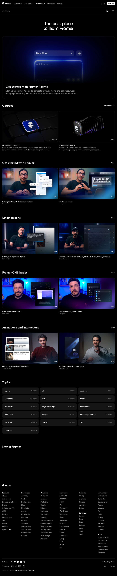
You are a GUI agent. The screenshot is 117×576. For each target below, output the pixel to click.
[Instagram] (18, 562)
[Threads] (24, 562)
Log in (103, 4)
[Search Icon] (107, 11)
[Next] (110, 126)
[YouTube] (15, 562)
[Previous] (6, 126)
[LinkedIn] (21, 562)
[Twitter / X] (11, 562)
